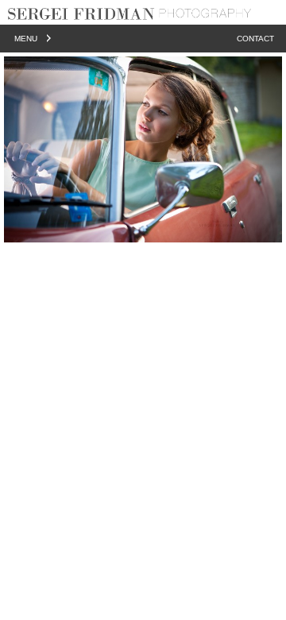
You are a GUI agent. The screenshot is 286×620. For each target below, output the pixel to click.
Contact (255, 38)
